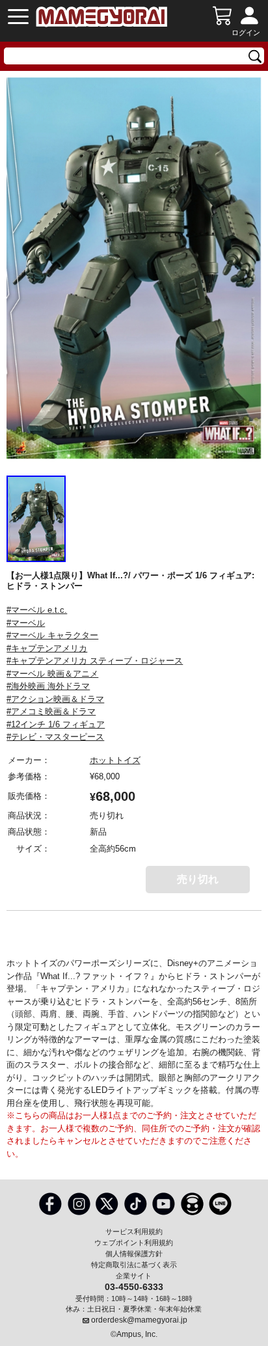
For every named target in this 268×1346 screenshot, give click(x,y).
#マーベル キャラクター (52, 635)
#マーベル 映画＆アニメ (52, 674)
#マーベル (26, 623)
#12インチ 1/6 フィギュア (56, 724)
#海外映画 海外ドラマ (48, 686)
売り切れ (198, 879)
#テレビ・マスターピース (55, 737)
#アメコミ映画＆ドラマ (51, 711)
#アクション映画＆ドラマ (55, 699)
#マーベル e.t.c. (37, 610)
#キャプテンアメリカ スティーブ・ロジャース (95, 661)
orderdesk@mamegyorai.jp (139, 1320)
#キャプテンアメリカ (47, 648)
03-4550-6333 (134, 1286)
